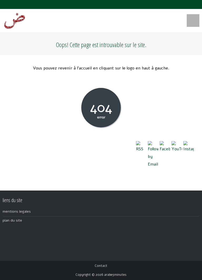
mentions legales (17, 211)
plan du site (12, 220)
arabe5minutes (115, 274)
